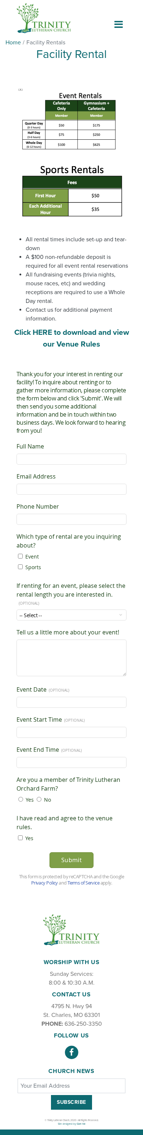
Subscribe (71, 1102)
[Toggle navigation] (118, 24)
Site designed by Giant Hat (71, 1124)
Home (13, 42)
